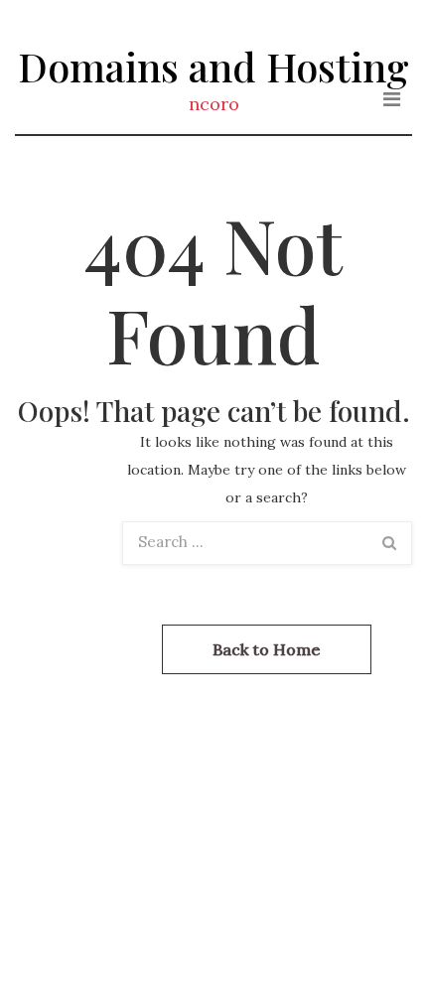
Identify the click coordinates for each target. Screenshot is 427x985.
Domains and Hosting (213, 66)
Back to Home (267, 649)
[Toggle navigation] (391, 99)
